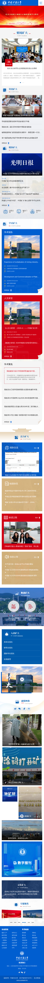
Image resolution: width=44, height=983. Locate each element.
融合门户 (4, 932)
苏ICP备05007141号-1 (25, 978)
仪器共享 (14, 942)
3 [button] (21, 25)
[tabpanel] (30, 803)
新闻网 (24, 932)
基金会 (24, 937)
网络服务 (34, 937)
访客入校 (24, 947)
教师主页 (4, 945)
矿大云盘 (24, 945)
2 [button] (18, 25)
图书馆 (14, 937)
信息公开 (24, 942)
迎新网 (34, 947)
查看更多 (4, 143)
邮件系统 (4, 935)
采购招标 (24, 940)
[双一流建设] (32, 914)
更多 (35, 448)
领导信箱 (14, 935)
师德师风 (34, 942)
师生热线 (4, 937)
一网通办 (4, 940)
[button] (39, 25)
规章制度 (14, 945)
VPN (13, 947)
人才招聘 (34, 940)
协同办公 (14, 932)
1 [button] (15, 25)
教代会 (24, 935)
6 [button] (34, 25)
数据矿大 (25, 593)
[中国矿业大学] (11, 3)
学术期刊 (14, 940)
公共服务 (4, 947)
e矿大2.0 (34, 945)
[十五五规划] (11, 914)
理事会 (34, 932)
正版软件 (4, 942)
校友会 (34, 935)
